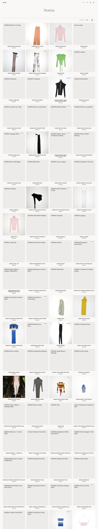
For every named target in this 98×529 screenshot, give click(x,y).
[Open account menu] (90, 2)
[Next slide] (70, 34)
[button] (88, 20)
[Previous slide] (52, 34)
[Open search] (87, 2)
